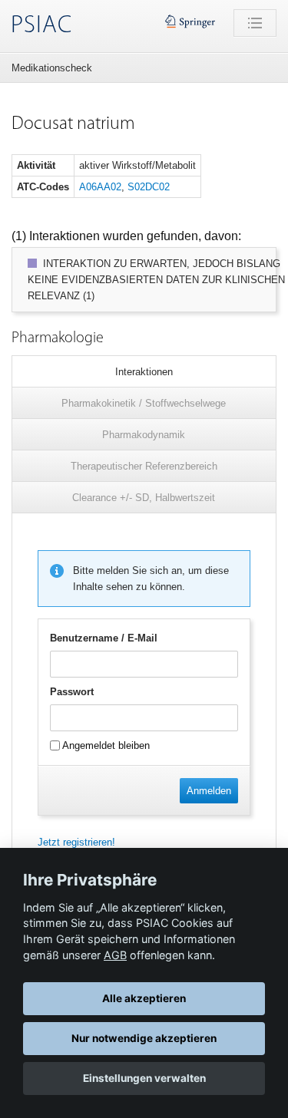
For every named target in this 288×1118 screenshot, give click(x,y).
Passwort (72, 692)
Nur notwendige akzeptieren (144, 1038)
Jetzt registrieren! (76, 842)
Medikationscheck (52, 68)
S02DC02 (148, 187)
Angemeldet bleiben (105, 745)
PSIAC (41, 26)
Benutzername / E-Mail (103, 638)
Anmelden (209, 790)
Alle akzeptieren (144, 998)
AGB (115, 954)
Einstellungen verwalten (144, 1078)
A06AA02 (100, 187)
